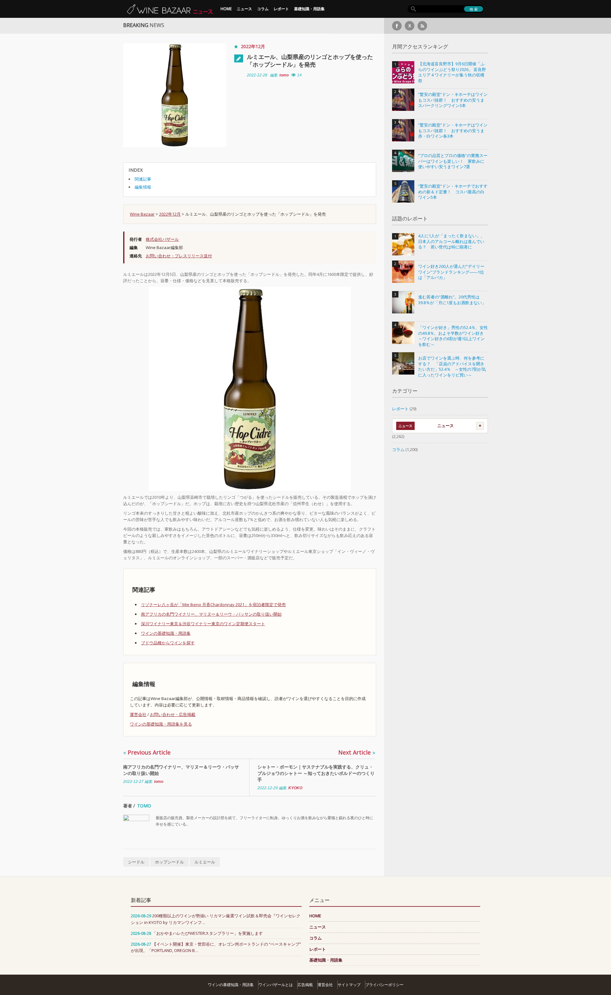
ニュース (244, 8)
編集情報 (143, 187)
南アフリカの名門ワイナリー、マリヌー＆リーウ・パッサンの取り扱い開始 (211, 614)
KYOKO (295, 788)
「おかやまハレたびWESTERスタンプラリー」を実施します (207, 933)
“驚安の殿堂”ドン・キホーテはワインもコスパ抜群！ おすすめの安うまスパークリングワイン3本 (453, 100)
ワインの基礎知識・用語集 (166, 633)
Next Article (356, 752)
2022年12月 (253, 46)
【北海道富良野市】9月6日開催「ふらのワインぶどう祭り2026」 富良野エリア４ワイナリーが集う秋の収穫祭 (452, 72)
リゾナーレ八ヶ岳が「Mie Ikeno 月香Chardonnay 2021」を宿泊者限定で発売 (213, 604)
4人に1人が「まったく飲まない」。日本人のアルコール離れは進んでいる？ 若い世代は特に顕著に (451, 241)
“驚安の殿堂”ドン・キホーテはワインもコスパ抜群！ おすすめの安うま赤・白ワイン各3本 (453, 130)
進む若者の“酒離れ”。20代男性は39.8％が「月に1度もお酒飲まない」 (452, 299)
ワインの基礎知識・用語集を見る (161, 724)
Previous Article (147, 752)
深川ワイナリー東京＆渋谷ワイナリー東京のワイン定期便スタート (203, 623)
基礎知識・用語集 (309, 8)
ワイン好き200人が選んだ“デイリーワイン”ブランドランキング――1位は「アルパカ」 (451, 272)
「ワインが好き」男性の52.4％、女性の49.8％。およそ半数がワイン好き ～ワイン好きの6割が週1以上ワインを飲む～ (453, 336)
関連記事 (143, 179)
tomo (284, 75)
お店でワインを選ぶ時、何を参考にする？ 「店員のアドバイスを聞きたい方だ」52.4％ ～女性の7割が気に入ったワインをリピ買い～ (452, 366)
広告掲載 (305, 984)
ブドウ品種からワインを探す (168, 643)
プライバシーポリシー (384, 984)
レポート (281, 8)
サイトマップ (349, 984)
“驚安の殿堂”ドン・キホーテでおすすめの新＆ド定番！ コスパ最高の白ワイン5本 (453, 191)
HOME (226, 8)
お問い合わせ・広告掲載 (172, 714)
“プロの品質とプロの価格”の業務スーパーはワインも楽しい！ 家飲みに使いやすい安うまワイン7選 (453, 161)
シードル (136, 862)
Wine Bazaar (142, 214)
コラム (263, 8)
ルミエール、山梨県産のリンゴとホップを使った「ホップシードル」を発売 (310, 60)
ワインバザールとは (275, 984)
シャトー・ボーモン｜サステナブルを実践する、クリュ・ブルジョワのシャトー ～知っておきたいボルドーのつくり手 (316, 773)
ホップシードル (169, 862)
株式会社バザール (162, 239)
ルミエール (204, 862)
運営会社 (138, 714)
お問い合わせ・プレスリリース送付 (179, 256)
